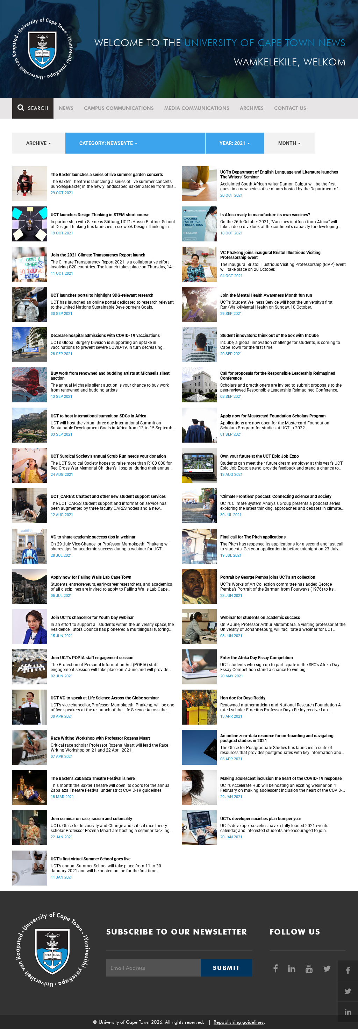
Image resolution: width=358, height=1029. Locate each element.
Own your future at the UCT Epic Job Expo (259, 456)
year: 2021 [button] (233, 143)
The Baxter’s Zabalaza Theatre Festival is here (93, 778)
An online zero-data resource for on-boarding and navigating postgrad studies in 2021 (277, 738)
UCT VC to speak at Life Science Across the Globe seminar (105, 698)
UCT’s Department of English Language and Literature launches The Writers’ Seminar (279, 174)
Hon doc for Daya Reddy (242, 698)
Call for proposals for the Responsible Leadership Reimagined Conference (277, 376)
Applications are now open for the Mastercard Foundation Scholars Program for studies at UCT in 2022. (274, 425)
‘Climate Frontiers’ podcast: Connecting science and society (275, 496)
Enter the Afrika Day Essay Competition (256, 657)
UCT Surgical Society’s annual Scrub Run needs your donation (108, 456)
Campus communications (119, 108)
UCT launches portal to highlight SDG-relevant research (102, 295)
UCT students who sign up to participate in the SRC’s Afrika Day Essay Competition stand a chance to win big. (279, 667)
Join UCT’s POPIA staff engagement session (92, 657)
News (66, 108)
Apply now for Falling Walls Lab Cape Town (91, 577)
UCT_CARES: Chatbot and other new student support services (108, 496)
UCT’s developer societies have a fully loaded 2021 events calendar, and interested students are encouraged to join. (274, 828)
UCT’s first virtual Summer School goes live (90, 859)
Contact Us (290, 108)
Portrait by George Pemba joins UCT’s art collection (267, 577)
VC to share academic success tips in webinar (93, 537)
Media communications (196, 108)
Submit (226, 967)
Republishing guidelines (239, 1022)
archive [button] (37, 143)
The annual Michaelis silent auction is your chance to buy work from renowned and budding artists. (110, 388)
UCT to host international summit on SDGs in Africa (98, 416)
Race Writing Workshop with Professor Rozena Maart (100, 738)
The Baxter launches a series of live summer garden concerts (107, 174)
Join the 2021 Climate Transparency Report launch (98, 255)
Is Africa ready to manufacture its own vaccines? (265, 214)
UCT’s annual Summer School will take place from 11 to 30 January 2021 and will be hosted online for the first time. (106, 868)
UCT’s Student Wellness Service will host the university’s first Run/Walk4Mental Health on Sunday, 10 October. (276, 305)
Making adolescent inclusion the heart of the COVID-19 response (281, 778)
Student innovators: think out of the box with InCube (269, 335)
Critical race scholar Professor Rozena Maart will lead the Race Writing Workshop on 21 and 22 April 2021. (109, 748)
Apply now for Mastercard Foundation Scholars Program (272, 416)
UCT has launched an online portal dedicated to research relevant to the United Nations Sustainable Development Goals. (112, 305)
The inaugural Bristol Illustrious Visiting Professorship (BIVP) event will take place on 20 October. (283, 267)
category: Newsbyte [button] (106, 143)
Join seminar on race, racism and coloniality (91, 818)
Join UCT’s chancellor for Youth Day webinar (92, 617)
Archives (252, 108)
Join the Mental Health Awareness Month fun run (266, 295)
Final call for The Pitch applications (253, 537)
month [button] (287, 143)
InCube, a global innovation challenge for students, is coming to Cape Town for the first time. (280, 345)
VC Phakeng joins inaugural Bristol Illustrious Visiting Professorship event (270, 255)
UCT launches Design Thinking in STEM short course (100, 214)
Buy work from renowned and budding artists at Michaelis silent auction (110, 376)
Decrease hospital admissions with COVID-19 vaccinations (105, 335)
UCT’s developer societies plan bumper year (260, 818)
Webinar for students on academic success (260, 617)
